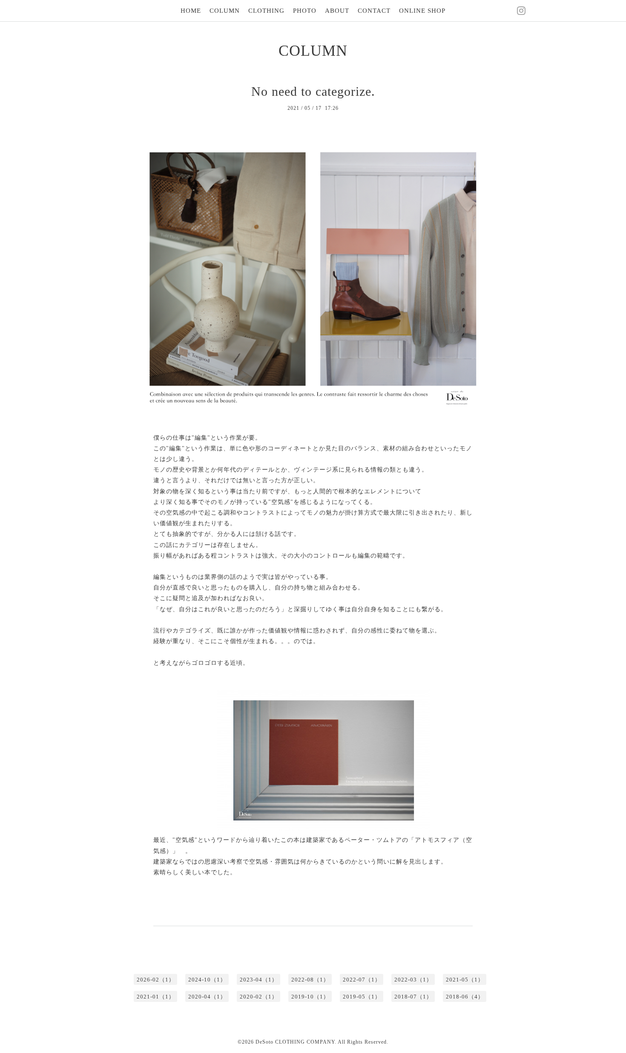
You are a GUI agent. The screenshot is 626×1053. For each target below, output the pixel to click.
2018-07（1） (413, 996)
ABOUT (337, 10)
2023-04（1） (259, 979)
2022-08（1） (310, 979)
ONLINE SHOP (422, 10)
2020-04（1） (207, 996)
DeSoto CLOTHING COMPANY (295, 1042)
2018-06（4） (465, 996)
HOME (191, 10)
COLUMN (225, 10)
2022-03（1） (413, 979)
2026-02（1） (156, 979)
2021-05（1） (465, 979)
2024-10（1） (207, 979)
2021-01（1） (156, 996)
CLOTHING (266, 10)
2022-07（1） (362, 979)
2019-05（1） (362, 996)
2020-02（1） (259, 996)
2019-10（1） (310, 996)
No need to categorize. (313, 91)
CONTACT (374, 10)
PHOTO (304, 10)
